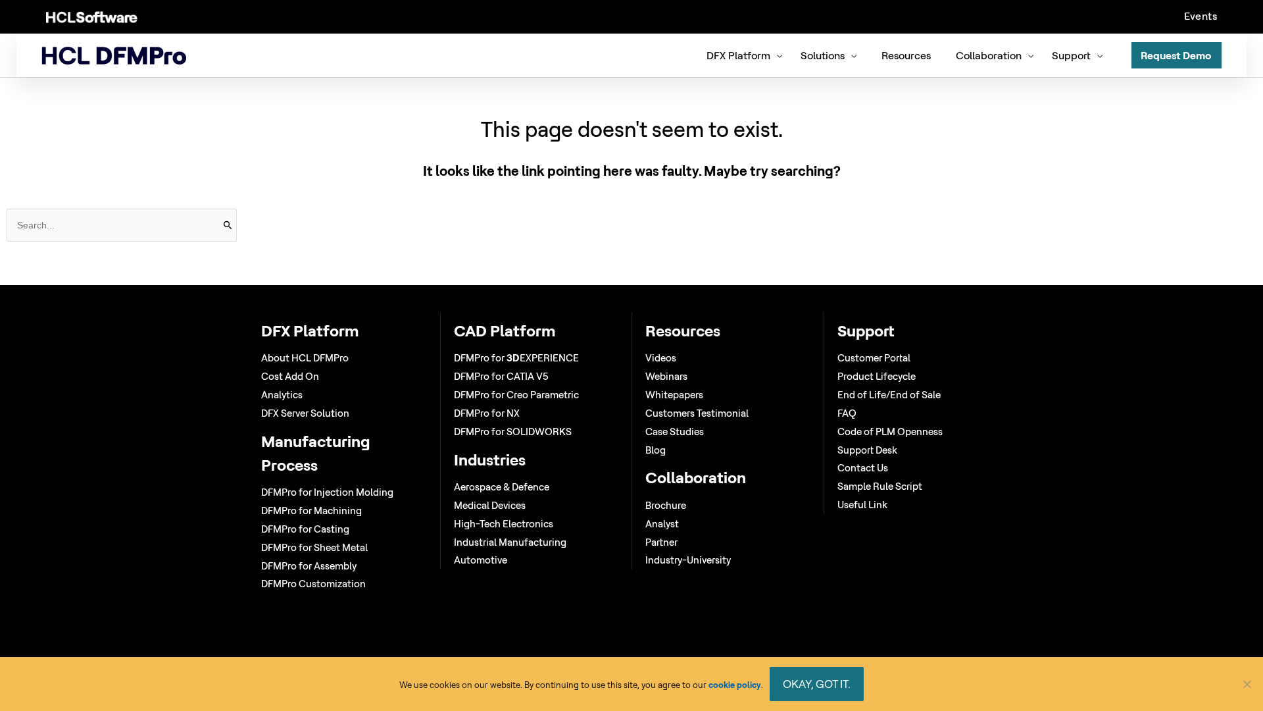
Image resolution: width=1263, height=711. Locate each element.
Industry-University (688, 560)
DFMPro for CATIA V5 (501, 376)
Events (1200, 15)
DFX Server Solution (305, 413)
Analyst (662, 523)
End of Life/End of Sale (889, 394)
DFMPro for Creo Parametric (516, 394)
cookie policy (734, 684)
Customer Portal (873, 358)
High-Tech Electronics (503, 523)
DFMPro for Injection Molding (327, 492)
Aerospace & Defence (501, 487)
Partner (661, 542)
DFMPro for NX (487, 413)
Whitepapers (674, 394)
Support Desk (867, 450)
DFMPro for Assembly (309, 566)
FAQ (846, 413)
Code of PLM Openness (890, 431)
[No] (1246, 684)
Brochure (665, 505)
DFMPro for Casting (305, 529)
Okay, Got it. (817, 684)
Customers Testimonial (697, 413)
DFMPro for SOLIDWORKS (513, 431)
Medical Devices (490, 505)
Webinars (666, 376)
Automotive (480, 560)
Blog (655, 450)
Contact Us (862, 467)
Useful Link (862, 504)
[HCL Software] (91, 16)
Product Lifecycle (876, 376)
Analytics (282, 394)
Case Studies (674, 431)
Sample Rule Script (879, 486)
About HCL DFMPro (305, 358)
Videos (660, 358)
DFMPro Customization (313, 583)
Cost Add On (290, 376)
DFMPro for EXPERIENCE (516, 358)
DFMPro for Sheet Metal (314, 547)
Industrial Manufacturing (510, 542)
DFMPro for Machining (311, 510)
